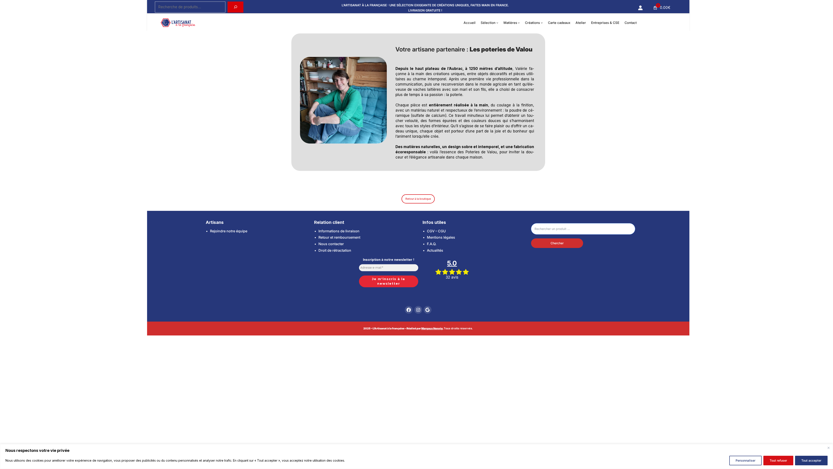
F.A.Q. (431, 244)
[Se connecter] (640, 8)
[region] (416, 456)
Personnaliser (745, 460)
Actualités (435, 250)
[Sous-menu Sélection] (497, 23)
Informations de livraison (338, 231)
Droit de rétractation (334, 250)
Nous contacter (331, 244)
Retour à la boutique (418, 198)
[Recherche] (235, 7)
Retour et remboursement (339, 237)
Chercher (557, 243)
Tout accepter (811, 460)
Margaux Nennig (432, 328)
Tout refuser (778, 460)
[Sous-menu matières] (519, 23)
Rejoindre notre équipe (228, 231)
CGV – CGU (436, 231)
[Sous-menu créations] (542, 23)
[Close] (828, 447)
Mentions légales (441, 237)
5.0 (452, 263)
